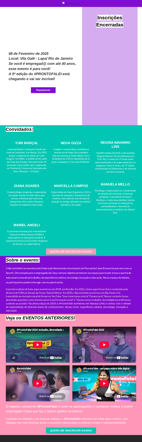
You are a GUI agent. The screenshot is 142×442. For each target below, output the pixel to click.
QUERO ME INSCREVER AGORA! (71, 251)
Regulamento (43, 90)
